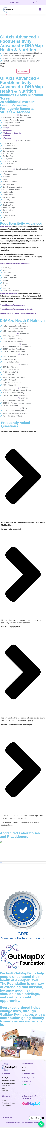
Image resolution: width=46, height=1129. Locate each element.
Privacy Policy (7, 1117)
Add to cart (23, 71)
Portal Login (14, 2)
